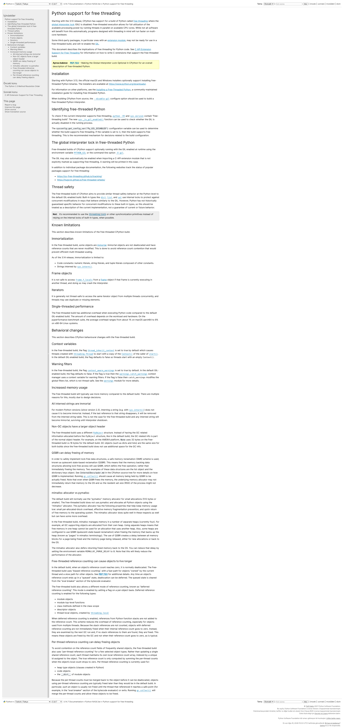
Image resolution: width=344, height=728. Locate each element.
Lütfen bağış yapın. (333, 718)
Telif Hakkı (310, 706)
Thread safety (14, 31)
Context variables (17, 47)
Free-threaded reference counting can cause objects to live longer (26, 70)
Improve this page (12, 107)
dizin (338, 4)
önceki (313, 4)
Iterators (14, 40)
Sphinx (322, 726)
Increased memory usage (21, 52)
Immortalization (17, 35)
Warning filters (16, 49)
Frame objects (16, 38)
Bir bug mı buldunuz (332, 723)
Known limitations (15, 33)
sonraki (321, 4)
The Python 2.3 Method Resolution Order (22, 86)
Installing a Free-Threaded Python (113, 89)
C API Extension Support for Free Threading (23, 95)
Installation (12, 21)
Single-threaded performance (23, 42)
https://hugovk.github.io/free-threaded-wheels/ (81, 179)
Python (9, 4)
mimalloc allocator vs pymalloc (26, 66)
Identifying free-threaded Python (22, 24)
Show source (10, 109)
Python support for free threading (118, 4)
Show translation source (15, 112)
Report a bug (10, 105)
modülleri (330, 4)
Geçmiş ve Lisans (321, 713)
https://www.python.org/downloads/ (127, 84)
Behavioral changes (16, 45)
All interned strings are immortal (26, 54)
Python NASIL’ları (93, 4)
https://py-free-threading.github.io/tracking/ (79, 176)
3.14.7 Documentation (73, 4)
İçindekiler (9, 15)
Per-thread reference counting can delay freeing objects (26, 76)
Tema (260, 4)
